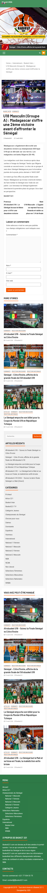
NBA (7, 559)
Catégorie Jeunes (12, 511)
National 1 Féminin (12, 543)
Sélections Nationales (34, 371)
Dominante (15, 111)
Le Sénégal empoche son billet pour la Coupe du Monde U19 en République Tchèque (22, 420)
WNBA (7, 583)
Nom (8, 266)
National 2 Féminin (12, 551)
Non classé (9, 567)
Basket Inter (7, 111)
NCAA (7, 563)
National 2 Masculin (12, 555)
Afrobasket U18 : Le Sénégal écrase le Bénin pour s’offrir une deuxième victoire (13, 208)
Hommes (8, 535)
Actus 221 (7, 412)
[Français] (5, 3)
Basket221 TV (10, 506)
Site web (9, 281)
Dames (8, 523)
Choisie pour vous (12, 519)
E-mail (9, 273)
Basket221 (8, 138)
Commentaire (11, 235)
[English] (3, 3)
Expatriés (9, 531)
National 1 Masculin (12, 547)
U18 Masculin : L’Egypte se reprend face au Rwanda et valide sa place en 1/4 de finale (33, 208)
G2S (28, 890)
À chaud (8, 494)
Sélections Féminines (13, 571)
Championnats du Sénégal (15, 515)
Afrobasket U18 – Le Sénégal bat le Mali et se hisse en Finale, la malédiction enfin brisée (23, 761)
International (10, 539)
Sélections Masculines (19, 330)
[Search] (39, 53)
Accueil (5, 787)
